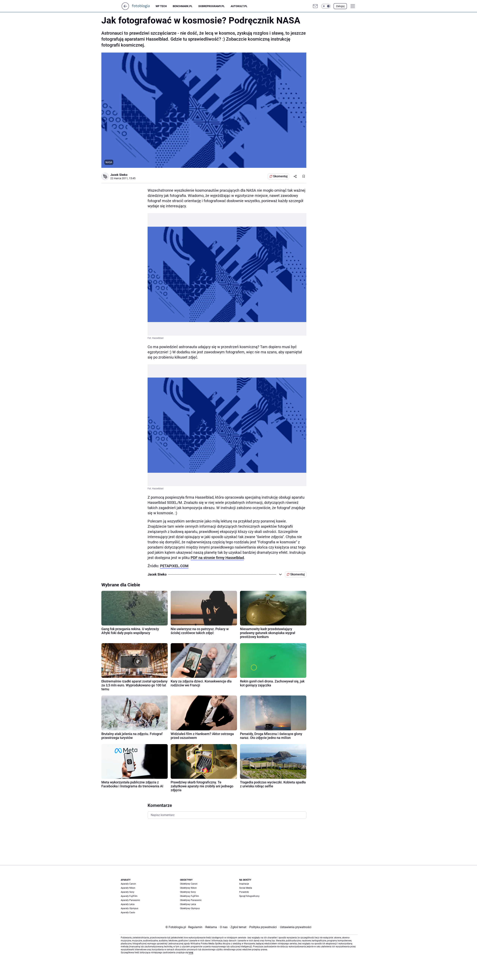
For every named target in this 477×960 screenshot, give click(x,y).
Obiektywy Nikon (188, 888)
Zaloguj (340, 6)
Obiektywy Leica (188, 904)
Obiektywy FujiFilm (189, 896)
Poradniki (244, 892)
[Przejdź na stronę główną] (125, 9)
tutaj (191, 952)
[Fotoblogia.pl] (144, 6)
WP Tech (161, 6)
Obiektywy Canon (189, 884)
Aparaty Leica (128, 904)
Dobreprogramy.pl (211, 6)
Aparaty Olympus (129, 908)
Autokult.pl (239, 6)
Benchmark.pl (182, 6)
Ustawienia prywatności (295, 927)
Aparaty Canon (128, 884)
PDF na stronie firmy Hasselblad (217, 557)
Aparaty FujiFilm (129, 896)
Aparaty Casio (128, 912)
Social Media (245, 888)
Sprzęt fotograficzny (249, 896)
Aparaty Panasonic (130, 900)
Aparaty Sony (127, 892)
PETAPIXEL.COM (174, 566)
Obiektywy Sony (188, 892)
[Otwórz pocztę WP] (315, 6)
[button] (326, 6)
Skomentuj (280, 176)
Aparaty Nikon (128, 888)
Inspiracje (244, 884)
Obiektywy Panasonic (191, 900)
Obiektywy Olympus (190, 908)
